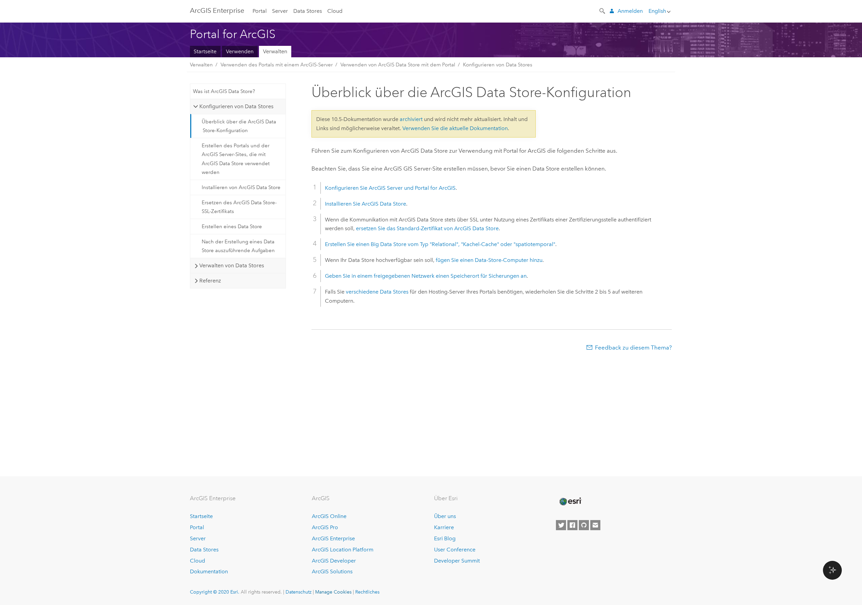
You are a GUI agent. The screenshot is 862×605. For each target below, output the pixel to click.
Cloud (334, 11)
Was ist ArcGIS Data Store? (224, 91)
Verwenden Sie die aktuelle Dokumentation (455, 128)
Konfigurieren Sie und (390, 188)
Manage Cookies (333, 592)
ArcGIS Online (329, 516)
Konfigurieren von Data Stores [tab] (236, 106)
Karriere (444, 527)
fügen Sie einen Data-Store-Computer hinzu (489, 260)
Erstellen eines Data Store (232, 226)
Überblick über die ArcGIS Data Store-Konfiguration (239, 126)
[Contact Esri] (595, 525)
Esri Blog (445, 538)
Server (280, 11)
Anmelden (630, 11)
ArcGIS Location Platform (342, 549)
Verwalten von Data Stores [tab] (231, 265)
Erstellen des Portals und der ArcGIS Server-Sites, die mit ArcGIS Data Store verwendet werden (236, 159)
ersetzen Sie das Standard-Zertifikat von (427, 228)
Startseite (205, 51)
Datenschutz (298, 592)
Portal (260, 11)
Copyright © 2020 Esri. (214, 592)
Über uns (445, 516)
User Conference (454, 549)
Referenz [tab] (210, 280)
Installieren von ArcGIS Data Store (241, 187)
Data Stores (307, 11)
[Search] (602, 10)
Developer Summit (457, 560)
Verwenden (240, 51)
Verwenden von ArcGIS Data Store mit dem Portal (397, 65)
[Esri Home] (570, 501)
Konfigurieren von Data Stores (497, 65)
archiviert (411, 119)
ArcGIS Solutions (332, 571)
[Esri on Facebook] (572, 525)
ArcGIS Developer (334, 560)
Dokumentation (209, 571)
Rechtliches (367, 592)
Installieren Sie (365, 204)
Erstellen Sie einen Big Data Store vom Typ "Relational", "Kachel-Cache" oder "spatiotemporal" (440, 244)
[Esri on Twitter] (561, 525)
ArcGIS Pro (325, 527)
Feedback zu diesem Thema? (633, 347)
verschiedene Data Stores (377, 292)
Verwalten (275, 51)
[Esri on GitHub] (584, 525)
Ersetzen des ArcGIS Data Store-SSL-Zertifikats (239, 207)
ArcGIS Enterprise (333, 538)
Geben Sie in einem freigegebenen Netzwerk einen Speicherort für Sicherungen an (426, 276)
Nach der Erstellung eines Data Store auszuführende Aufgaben (238, 246)
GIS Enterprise (217, 10)
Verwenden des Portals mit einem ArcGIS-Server (277, 65)
